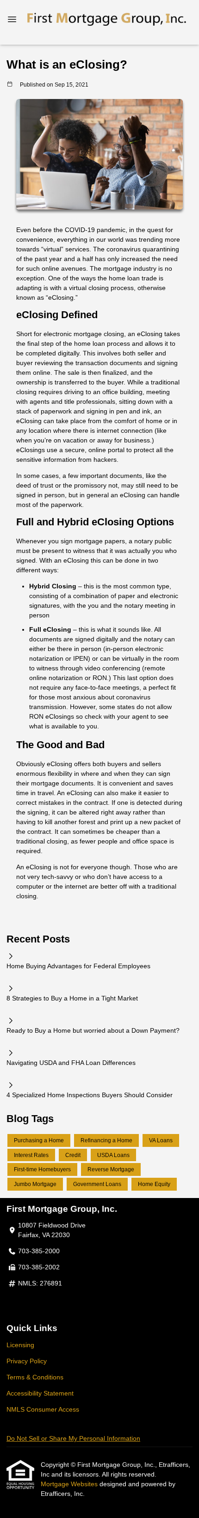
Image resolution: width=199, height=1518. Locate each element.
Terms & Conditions (34, 1377)
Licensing (20, 1345)
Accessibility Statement (40, 1393)
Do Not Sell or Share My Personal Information (73, 1438)
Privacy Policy (26, 1361)
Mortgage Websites (70, 1484)
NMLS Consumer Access (42, 1409)
